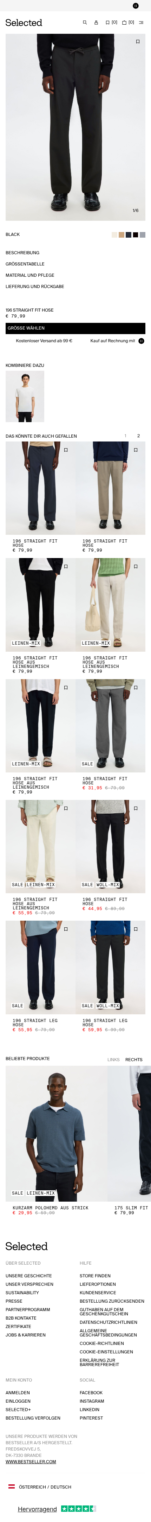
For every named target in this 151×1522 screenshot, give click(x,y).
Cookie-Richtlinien (102, 1343)
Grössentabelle (25, 264)
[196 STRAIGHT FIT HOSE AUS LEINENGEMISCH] (41, 604)
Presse (14, 1301)
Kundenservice (98, 1293)
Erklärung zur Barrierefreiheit (99, 1362)
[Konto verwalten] (96, 22)
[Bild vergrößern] (75, 127)
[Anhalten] (135, 5)
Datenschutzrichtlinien (108, 1322)
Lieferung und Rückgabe (35, 286)
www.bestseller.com (31, 1462)
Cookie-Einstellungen (106, 1352)
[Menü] (141, 22)
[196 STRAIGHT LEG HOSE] (41, 967)
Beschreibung (22, 253)
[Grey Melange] (142, 235)
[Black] (135, 235)
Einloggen (18, 1401)
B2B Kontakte (21, 1318)
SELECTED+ (18, 1410)
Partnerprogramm (28, 1310)
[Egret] (114, 235)
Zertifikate (18, 1326)
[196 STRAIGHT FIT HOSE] (41, 488)
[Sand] (121, 235)
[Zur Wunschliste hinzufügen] (137, 41)
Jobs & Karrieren (26, 1335)
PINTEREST (91, 1418)
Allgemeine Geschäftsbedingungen (108, 1333)
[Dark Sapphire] (128, 235)
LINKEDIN (89, 1410)
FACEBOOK (91, 1393)
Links (113, 1060)
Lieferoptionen (98, 1284)
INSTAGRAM (92, 1401)
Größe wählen (26, 328)
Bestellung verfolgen (33, 1418)
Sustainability (22, 1293)
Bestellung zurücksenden (112, 1301)
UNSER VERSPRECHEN (29, 1284)
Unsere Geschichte (29, 1276)
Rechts (134, 1060)
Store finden (95, 1276)
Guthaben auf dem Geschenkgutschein (104, 1312)
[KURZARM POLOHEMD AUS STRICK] (56, 1134)
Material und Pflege (30, 275)
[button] (41, 488)
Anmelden (18, 1393)
